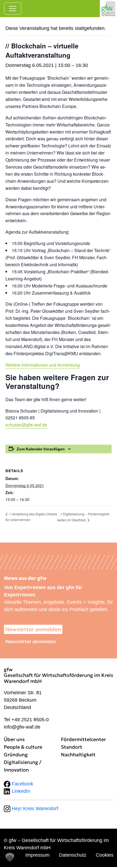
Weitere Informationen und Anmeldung (42, 365)
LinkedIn (20, 791)
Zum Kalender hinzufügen (41, 449)
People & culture (23, 747)
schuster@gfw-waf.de (26, 425)
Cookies (104, 855)
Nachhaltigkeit (78, 754)
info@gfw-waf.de (22, 727)
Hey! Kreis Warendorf (34, 808)
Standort (71, 747)
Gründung (16, 754)
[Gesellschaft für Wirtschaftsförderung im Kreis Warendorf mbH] (108, 8)
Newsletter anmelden (33, 629)
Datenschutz (72, 855)
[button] (10, 857)
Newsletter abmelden (30, 641)
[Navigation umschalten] (12, 8)
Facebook (21, 784)
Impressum (37, 855)
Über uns (14, 739)
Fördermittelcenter (83, 739)
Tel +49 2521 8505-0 (26, 719)
